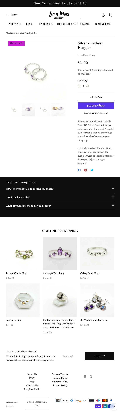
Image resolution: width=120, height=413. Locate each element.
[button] (12, 71)
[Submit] (9, 14)
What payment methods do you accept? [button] (28, 205)
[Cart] (110, 14)
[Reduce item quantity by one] (79, 86)
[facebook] (85, 376)
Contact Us (32, 385)
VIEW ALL (15, 24)
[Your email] (72, 356)
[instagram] (91, 376)
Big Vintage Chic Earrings (93, 320)
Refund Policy (60, 377)
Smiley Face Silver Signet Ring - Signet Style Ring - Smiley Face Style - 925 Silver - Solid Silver (59, 324)
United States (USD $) (37, 403)
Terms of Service (60, 374)
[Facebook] (79, 170)
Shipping (96, 70)
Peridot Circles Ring (16, 273)
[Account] (103, 14)
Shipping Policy (60, 381)
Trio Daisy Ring (13, 320)
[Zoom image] (36, 71)
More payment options (96, 113)
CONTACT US (102, 24)
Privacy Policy (60, 385)
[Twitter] (92, 170)
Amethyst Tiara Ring (53, 273)
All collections (11, 33)
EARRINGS (46, 24)
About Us (32, 374)
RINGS (30, 24)
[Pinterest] (85, 170)
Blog (32, 381)
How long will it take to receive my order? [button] (29, 188)
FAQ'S (32, 377)
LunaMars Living (86, 55)
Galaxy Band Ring (89, 273)
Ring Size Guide (32, 389)
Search (14, 14)
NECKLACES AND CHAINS (73, 24)
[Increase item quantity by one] (87, 86)
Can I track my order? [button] (18, 197)
